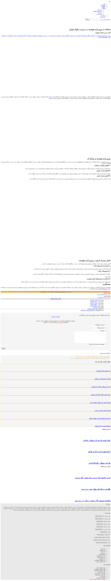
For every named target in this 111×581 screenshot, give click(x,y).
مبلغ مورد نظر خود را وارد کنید (96, 344)
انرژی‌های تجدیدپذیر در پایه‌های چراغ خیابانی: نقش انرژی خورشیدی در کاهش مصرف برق (89, 358)
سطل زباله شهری (100, 577)
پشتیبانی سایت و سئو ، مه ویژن (97, 579)
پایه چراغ (51, 96)
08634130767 (103, 532)
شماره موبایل (100, 327)
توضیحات (102, 330)
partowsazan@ (100, 534)
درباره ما (103, 15)
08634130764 (98, 516)
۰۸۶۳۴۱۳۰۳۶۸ (93, 303)
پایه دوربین (99, 14)
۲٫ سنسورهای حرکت (20, 35)
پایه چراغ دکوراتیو (101, 555)
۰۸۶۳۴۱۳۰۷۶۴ (93, 301)
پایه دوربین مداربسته (100, 574)
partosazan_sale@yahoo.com (88, 310)
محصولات (102, 5)
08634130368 (98, 518)
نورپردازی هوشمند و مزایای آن (102, 35)
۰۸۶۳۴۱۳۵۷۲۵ (93, 306)
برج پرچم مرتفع (101, 557)
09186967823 (99, 521)
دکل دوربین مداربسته (100, 573)
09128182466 (98, 529)
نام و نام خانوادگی (99, 325)
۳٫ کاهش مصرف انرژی (64, 35)
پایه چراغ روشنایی (97, 11)
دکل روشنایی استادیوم (99, 569)
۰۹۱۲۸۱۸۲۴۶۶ (100, 297)
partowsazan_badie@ (93, 309)
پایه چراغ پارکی (101, 572)
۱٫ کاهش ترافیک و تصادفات (88, 35)
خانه (104, 4)
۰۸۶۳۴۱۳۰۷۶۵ (93, 300)
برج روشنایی (102, 558)
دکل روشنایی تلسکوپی (99, 570)
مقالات (103, 8)
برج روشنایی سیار (100, 567)
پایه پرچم (103, 576)
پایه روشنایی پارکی (100, 561)
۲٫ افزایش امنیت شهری (76, 35)
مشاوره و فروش (55, 316)
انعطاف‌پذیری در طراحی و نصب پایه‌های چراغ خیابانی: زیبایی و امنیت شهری (92, 356)
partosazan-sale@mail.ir (101, 542)
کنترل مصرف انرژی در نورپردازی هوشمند (48, 35)
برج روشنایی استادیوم (100, 560)
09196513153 (99, 524)
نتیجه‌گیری (100, 37)
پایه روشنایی (102, 550)
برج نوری (99, 12)
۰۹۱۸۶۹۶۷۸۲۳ (100, 294)
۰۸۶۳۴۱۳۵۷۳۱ (93, 304)
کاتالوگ (103, 6)
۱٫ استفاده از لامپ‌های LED (30, 35)
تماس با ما (102, 17)
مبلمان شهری (101, 554)
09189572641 (99, 526)
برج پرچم (99, 9)
